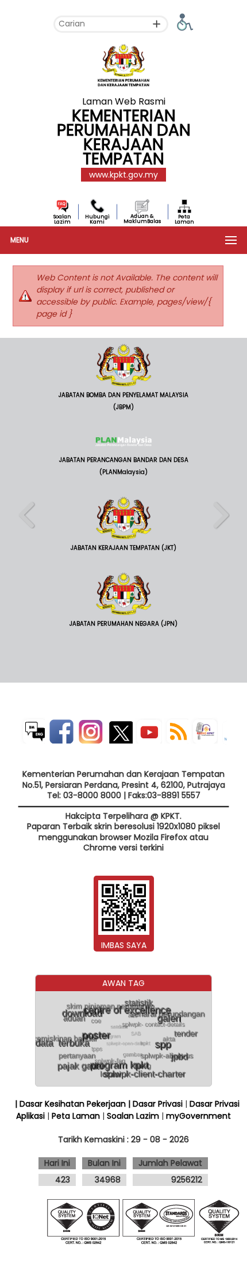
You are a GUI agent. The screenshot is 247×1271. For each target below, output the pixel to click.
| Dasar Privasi (155, 1104)
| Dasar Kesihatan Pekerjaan (71, 1104)
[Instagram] (89, 731)
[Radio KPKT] (204, 731)
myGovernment (198, 1116)
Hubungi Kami (97, 219)
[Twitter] (119, 731)
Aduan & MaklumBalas (142, 219)
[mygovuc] (224, 733)
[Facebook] (60, 731)
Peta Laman (184, 219)
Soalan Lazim (62, 219)
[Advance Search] (156, 24)
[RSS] (176, 731)
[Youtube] (148, 731)
